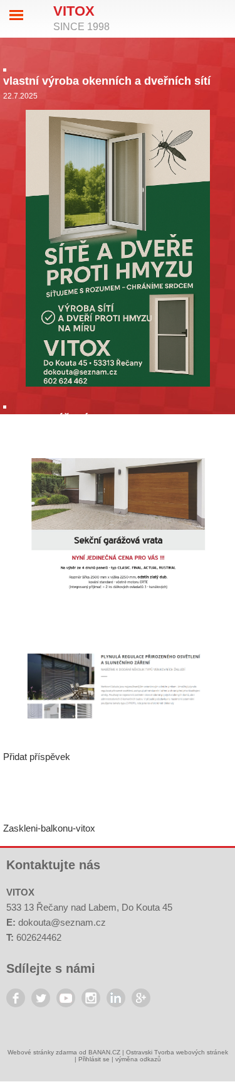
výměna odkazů (138, 1059)
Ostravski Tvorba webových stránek (177, 1052)
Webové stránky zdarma (42, 1052)
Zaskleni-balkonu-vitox (49, 828)
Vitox (74, 11)
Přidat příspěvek (36, 756)
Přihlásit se (94, 1059)
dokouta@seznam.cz (62, 922)
